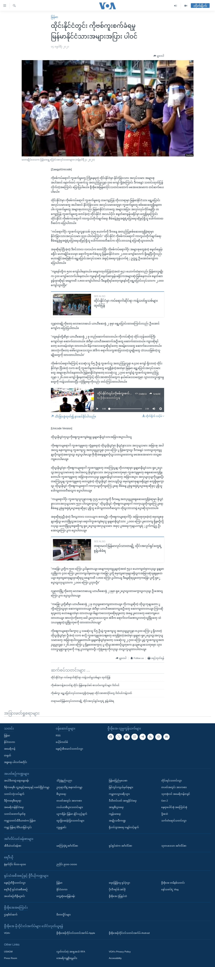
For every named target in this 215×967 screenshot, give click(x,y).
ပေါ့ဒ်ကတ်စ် (62, 742)
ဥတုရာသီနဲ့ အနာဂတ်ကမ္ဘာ (69, 787)
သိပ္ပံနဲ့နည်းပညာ (64, 780)
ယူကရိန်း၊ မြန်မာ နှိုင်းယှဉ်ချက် (71, 814)
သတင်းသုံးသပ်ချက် (14, 793)
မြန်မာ (54, 17)
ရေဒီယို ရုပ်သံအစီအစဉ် (16, 889)
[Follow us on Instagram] (134, 736)
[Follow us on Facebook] (111, 736)
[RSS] (150, 736)
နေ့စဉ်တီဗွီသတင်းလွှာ (15, 882)
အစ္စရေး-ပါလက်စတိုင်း (15, 762)
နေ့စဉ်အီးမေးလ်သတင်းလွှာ (69, 748)
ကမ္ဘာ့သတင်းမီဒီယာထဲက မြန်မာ (20, 820)
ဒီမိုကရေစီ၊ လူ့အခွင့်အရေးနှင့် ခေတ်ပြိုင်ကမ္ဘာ (26, 787)
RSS (58, 735)
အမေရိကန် (9, 748)
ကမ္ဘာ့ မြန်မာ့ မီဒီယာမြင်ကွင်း (18, 827)
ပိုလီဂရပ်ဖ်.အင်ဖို (117, 889)
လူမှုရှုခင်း (61, 827)
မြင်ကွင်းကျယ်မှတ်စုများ (121, 787)
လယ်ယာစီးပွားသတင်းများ (69, 807)
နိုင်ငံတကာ (9, 742)
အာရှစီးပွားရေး (116, 807)
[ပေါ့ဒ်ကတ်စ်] (158, 736)
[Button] (158, 56)
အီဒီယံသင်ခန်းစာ (12, 845)
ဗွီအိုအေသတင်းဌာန (110, 397)
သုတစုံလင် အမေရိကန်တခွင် (175, 793)
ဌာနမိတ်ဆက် (10, 914)
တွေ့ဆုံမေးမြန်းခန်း (65, 896)
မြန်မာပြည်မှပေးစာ (118, 780)
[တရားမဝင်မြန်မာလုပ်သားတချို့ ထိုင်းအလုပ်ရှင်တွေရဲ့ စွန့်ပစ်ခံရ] (72, 549)
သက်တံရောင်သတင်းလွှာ (173, 820)
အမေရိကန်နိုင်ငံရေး (14, 807)
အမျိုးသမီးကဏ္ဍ (117, 820)
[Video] (186, 6)
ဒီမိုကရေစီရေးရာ (12, 800)
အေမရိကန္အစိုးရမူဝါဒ (66, 958)
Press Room (10, 958)
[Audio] (175, 6)
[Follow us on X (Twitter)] (118, 736)
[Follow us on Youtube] (126, 736)
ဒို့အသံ (164, 814)
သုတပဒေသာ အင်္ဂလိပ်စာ (173, 845)
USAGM (8, 951)
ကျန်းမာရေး (115, 814)
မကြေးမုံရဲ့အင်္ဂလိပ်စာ (67, 845)
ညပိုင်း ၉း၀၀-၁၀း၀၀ (66, 864)
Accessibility (115, 958)
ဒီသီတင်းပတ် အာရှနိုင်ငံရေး (123, 800)
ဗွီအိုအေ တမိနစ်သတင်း (173, 882)
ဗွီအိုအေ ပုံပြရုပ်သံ (118, 896)
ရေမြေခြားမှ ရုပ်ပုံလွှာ (119, 882)
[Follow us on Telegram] (142, 736)
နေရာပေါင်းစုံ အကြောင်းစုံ (174, 807)
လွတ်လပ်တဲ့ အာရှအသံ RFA (70, 951)
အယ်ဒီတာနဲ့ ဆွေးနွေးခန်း (16, 780)
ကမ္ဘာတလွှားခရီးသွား (119, 793)
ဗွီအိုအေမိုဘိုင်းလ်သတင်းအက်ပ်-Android (129, 933)
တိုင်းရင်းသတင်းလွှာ (171, 780)
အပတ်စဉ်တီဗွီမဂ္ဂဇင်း (14, 896)
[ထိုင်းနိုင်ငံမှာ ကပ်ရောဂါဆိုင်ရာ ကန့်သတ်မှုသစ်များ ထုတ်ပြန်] (72, 304)
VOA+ (7, 933)
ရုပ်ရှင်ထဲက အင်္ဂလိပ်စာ (120, 845)
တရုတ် (7, 755)
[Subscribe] (166, 736)
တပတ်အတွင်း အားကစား (69, 800)
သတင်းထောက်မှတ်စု (14, 814)
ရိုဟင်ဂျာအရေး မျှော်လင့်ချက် (124, 827)
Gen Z (164, 800)
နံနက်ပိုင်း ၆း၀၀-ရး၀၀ (15, 864)
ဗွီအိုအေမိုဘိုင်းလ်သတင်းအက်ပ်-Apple (75, 933)
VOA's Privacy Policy (120, 951)
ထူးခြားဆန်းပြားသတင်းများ (70, 820)
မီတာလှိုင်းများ (63, 914)
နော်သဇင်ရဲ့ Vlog (170, 889)
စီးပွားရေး (61, 793)
